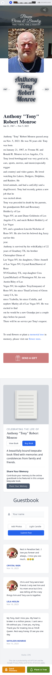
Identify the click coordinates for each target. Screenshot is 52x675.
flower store (34, 338)
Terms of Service (33, 663)
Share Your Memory (18, 486)
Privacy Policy (18, 663)
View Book (13, 443)
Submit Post (26, 532)
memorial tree (37, 334)
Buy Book (29, 443)
